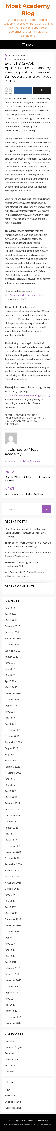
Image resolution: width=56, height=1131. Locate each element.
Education (10, 1041)
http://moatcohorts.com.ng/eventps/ (24, 294)
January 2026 (12, 632)
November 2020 (13, 852)
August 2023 (11, 748)
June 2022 (10, 778)
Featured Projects (26, 415)
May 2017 (10, 1004)
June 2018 (10, 949)
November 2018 (13, 925)
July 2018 (10, 943)
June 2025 (10, 668)
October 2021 (12, 821)
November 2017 (13, 980)
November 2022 (13, 772)
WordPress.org (13, 1107)
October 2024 (12, 699)
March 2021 (11, 839)
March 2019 (11, 913)
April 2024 (10, 723)
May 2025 (10, 675)
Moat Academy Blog (38, 1120)
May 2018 (10, 955)
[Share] (23, 90)
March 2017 (11, 1010)
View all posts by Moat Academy (22, 460)
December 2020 (13, 846)
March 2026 (11, 620)
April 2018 (10, 962)
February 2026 (12, 626)
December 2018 (13, 919)
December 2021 (13, 815)
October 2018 (12, 931)
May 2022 (10, 784)
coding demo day (23, 418)
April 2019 (10, 907)
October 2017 (12, 986)
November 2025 (13, 638)
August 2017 (11, 992)
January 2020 (12, 876)
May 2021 (10, 833)
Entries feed (11, 1095)
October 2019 (12, 888)
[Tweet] (42, 90)
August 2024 (11, 705)
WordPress (48, 1124)
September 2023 (13, 742)
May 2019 (10, 900)
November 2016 (13, 1023)
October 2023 (12, 736)
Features (9, 1053)
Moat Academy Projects (18, 421)
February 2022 (12, 803)
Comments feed (13, 1101)
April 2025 (10, 681)
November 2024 (13, 693)
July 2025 (10, 662)
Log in (8, 1089)
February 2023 (12, 766)
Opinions (9, 1071)
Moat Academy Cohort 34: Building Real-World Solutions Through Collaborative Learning (26, 533)
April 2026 (10, 614)
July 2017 (10, 998)
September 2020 (13, 864)
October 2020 (12, 858)
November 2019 (13, 882)
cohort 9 (39, 418)
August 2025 (11, 656)
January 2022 (12, 809)
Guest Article (11, 1059)
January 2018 (12, 974)
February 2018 (12, 968)
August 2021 (11, 827)
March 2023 (11, 760)
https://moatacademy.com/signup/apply (29, 395)
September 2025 (13, 650)
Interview (10, 1065)
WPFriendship (26, 1124)
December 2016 (13, 1016)
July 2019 (10, 894)
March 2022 (11, 797)
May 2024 (10, 717)
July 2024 (10, 711)
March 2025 (11, 687)
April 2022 (10, 791)
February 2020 (12, 870)
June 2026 (10, 607)
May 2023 (10, 754)
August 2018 (11, 937)
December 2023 (13, 730)
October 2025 (12, 644)
